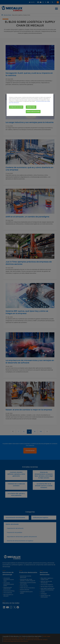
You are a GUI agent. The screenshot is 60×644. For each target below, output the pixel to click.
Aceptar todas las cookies (33, 111)
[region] (30, 105)
